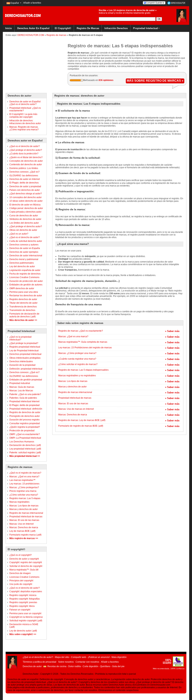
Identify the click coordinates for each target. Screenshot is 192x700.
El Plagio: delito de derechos (24, 182)
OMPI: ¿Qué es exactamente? (24, 434)
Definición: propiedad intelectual (25, 368)
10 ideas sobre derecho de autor (26, 201)
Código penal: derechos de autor (26, 208)
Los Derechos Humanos (21, 441)
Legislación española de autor (24, 270)
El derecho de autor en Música (24, 204)
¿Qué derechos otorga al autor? (25, 193)
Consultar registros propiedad (24, 423)
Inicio (8, 28)
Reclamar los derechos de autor (25, 295)
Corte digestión (90, 666)
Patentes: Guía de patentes (23, 398)
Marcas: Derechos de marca (23, 527)
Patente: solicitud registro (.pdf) (25, 452)
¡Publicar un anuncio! (99, 657)
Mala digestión (119, 657)
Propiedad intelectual (145, 28)
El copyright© (16, 549)
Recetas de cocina (56, 666)
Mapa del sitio (62, 657)
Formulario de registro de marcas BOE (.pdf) (80, 426)
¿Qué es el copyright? (20, 555)
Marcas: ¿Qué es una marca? (24, 476)
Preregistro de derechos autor (24, 416)
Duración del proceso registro (24, 419)
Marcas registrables (19, 502)
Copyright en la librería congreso (26, 617)
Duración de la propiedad (22, 365)
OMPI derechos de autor (21, 288)
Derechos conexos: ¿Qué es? (24, 171)
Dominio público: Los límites (23, 168)
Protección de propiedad (21, 430)
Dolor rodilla (74, 666)
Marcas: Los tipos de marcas (23, 505)
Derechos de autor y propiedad (25, 186)
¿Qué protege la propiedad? (23, 343)
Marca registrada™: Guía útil (23, 569)
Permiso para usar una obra (23, 292)
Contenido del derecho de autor (25, 164)
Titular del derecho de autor (23, 303)
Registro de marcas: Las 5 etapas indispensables (83, 370)
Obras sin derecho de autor (23, 230)
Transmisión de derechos (22, 310)
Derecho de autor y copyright (24, 558)
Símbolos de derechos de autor (25, 219)
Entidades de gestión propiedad (25, 379)
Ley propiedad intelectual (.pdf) (25, 448)
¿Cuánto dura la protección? (23, 153)
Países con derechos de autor (24, 190)
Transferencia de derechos (23, 306)
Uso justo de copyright (20, 584)
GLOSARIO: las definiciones (23, 175)
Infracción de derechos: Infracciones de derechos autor (25, 121)
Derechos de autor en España (24, 248)
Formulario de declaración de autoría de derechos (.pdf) (24, 315)
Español (15, 3)
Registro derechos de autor (23, 299)
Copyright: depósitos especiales (25, 591)
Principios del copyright (21, 580)
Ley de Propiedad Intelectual (24, 350)
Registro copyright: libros (22, 606)
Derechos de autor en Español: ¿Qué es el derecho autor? (25, 103)
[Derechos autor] (23, 15)
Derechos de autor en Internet (24, 179)
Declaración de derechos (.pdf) (25, 445)
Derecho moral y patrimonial (23, 259)
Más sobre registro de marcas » (155, 80)
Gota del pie (118, 666)
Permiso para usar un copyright (25, 613)
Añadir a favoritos (32, 3)
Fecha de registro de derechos (24, 273)
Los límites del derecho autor (24, 223)
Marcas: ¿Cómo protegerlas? (24, 487)
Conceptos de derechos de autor (26, 161)
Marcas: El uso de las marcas (24, 520)
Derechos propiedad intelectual (25, 354)
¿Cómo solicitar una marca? (23, 494)
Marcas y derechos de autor (23, 509)
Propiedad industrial (19, 383)
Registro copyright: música (22, 595)
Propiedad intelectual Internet (24, 401)
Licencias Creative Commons (24, 277)
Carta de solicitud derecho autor (25, 241)
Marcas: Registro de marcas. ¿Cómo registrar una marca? (24, 128)
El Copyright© (63, 28)
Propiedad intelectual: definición (25, 408)
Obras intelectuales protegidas (24, 358)
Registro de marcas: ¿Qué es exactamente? (80, 331)
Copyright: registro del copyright (25, 562)
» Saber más (172, 331)
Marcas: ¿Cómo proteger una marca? (77, 353)
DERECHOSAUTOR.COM (30, 35)
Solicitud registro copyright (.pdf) (25, 620)
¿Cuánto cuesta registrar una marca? (77, 359)
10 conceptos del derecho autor (25, 197)
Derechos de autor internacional (25, 255)
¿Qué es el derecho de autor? (24, 146)
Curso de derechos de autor (23, 215)
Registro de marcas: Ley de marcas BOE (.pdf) (81, 420)
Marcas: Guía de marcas (21, 387)
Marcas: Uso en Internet (21, 524)
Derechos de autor (19, 95)
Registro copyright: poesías (23, 602)
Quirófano (105, 666)
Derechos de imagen (20, 573)
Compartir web (78, 657)
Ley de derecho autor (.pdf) (23, 630)
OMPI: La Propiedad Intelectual (25, 438)
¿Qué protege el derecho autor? (25, 150)
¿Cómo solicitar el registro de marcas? (78, 364)
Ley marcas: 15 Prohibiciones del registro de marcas (85, 347)
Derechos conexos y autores (23, 244)
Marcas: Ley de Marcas (21, 390)
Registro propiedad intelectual (24, 346)
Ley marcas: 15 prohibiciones (24, 483)
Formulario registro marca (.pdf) (25, 534)
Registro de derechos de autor (24, 412)
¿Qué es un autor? (18, 233)
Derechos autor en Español (33, 28)
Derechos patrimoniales (21, 263)
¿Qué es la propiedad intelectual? (20, 338)
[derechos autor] (181, 15)
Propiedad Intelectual (21, 331)
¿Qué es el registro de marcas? (25, 472)
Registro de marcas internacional (26, 513)
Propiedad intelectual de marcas (25, 516)
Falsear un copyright (19, 609)
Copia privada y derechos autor (25, 211)
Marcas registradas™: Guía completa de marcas (82, 342)
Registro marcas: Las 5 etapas (24, 498)
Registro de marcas (88, 28)
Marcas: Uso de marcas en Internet (76, 409)
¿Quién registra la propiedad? (24, 427)
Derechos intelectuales (21, 361)
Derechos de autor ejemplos (23, 252)
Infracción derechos (116, 28)
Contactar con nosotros (87, 662)
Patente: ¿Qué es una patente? (25, 394)
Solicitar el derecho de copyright (25, 566)
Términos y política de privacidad (39, 662)
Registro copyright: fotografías (24, 598)
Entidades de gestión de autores (25, 284)
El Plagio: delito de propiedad (24, 405)
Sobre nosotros (66, 662)
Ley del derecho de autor (22, 266)
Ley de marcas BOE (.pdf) (22, 531)
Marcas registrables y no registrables (77, 375)
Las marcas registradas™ (22, 480)
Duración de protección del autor (26, 281)
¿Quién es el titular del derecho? (26, 157)
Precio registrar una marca (22, 491)
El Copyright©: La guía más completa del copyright (23, 115)
